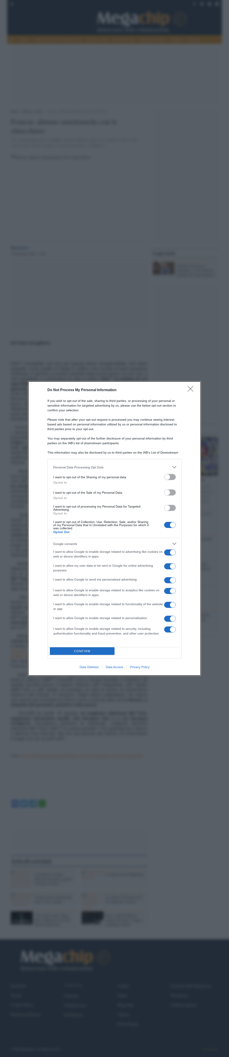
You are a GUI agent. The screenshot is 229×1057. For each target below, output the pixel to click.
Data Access (114, 667)
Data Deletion (89, 667)
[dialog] (114, 528)
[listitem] (114, 467)
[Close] (192, 390)
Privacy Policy (140, 667)
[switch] (170, 477)
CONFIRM (82, 651)
